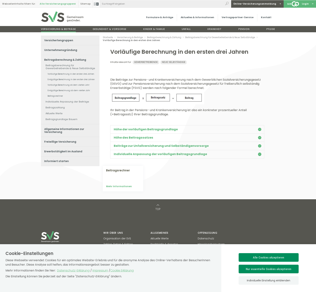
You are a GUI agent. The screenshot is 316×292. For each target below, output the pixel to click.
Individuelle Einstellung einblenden (268, 280)
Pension (244, 29)
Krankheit (214, 29)
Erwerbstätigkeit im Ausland (63, 151)
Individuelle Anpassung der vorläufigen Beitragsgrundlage (160, 154)
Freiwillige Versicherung (60, 142)
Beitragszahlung (55, 107)
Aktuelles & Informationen (197, 17)
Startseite (108, 37)
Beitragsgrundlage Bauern (61, 119)
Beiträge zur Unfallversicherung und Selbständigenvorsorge (161, 146)
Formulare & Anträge (159, 17)
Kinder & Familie (154, 29)
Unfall (186, 29)
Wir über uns (113, 233)
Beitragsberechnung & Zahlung (65, 60)
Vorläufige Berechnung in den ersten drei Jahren (71, 73)
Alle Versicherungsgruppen (57, 3)
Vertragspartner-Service (237, 17)
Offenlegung (207, 233)
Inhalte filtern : (19, 3)
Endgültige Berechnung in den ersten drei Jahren (71, 79)
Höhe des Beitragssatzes (133, 137)
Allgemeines (159, 233)
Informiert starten (56, 161)
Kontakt (266, 17)
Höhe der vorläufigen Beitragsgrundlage (146, 129)
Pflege (270, 29)
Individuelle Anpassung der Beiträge (67, 101)
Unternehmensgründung (60, 50)
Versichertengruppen (58, 40)
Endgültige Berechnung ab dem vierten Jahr (69, 90)
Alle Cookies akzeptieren (268, 257)
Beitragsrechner (55, 95)
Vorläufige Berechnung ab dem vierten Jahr (68, 84)
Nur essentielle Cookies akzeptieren (268, 269)
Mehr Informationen (119, 186)
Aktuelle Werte (54, 113)
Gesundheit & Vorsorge (109, 29)
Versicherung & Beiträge (58, 29)
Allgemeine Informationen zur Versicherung (64, 130)
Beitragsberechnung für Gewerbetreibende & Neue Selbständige (70, 67)
